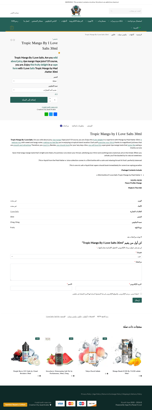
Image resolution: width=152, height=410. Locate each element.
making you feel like (50, 142)
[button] (15, 24)
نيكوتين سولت (122, 34)
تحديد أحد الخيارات (127, 381)
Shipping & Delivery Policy (132, 394)
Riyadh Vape (125, 402)
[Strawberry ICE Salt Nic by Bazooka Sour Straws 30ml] (11, 40)
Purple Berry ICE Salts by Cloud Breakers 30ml (25, 372)
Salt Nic (57, 316)
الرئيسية (139, 34)
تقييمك (139, 252)
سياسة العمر (14, 13)
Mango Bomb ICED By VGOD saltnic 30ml (127, 372)
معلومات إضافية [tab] (78, 126)
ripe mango (57, 140)
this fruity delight (39, 64)
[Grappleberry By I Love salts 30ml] (14, 40)
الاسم (69, 284)
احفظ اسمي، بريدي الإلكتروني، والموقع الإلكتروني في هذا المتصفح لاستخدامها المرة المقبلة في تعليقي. (105, 294)
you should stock (63, 145)
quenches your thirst (106, 142)
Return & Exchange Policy (111, 394)
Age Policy (97, 394)
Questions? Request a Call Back (15, 404)
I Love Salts (14, 211)
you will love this (94, 145)
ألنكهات (131, 34)
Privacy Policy (86, 394)
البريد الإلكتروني (135, 284)
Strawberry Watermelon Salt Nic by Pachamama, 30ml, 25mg (59, 372)
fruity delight (98, 140)
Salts (32, 68)
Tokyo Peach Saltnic (93, 371)
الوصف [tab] (89, 126)
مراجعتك (138, 262)
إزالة (56, 94)
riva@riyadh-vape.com (50, 107)
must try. (46, 145)
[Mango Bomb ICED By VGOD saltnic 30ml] (126, 351)
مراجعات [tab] (65, 126)
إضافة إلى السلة (29, 100)
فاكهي (113, 34)
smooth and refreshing (22, 145)
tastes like (131, 145)
